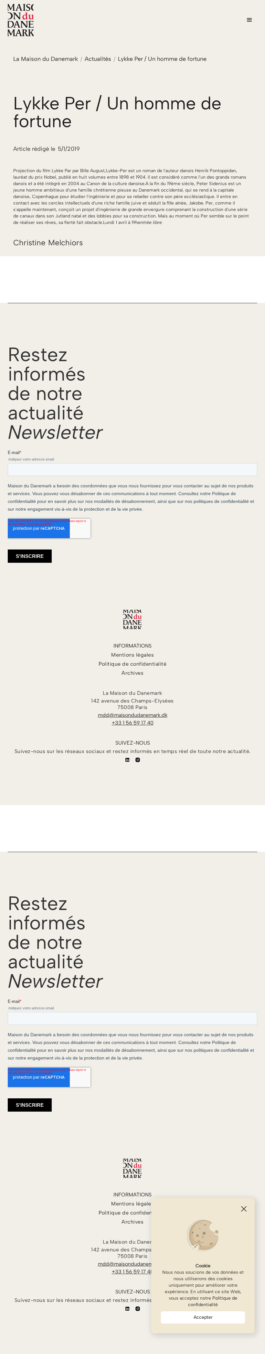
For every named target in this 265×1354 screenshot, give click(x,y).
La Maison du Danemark (45, 59)
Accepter (203, 1317)
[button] (249, 20)
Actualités (98, 59)
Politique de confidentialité (212, 1301)
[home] (21, 20)
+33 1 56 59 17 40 (133, 723)
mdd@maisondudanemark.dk (132, 715)
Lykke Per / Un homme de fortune (162, 59)
